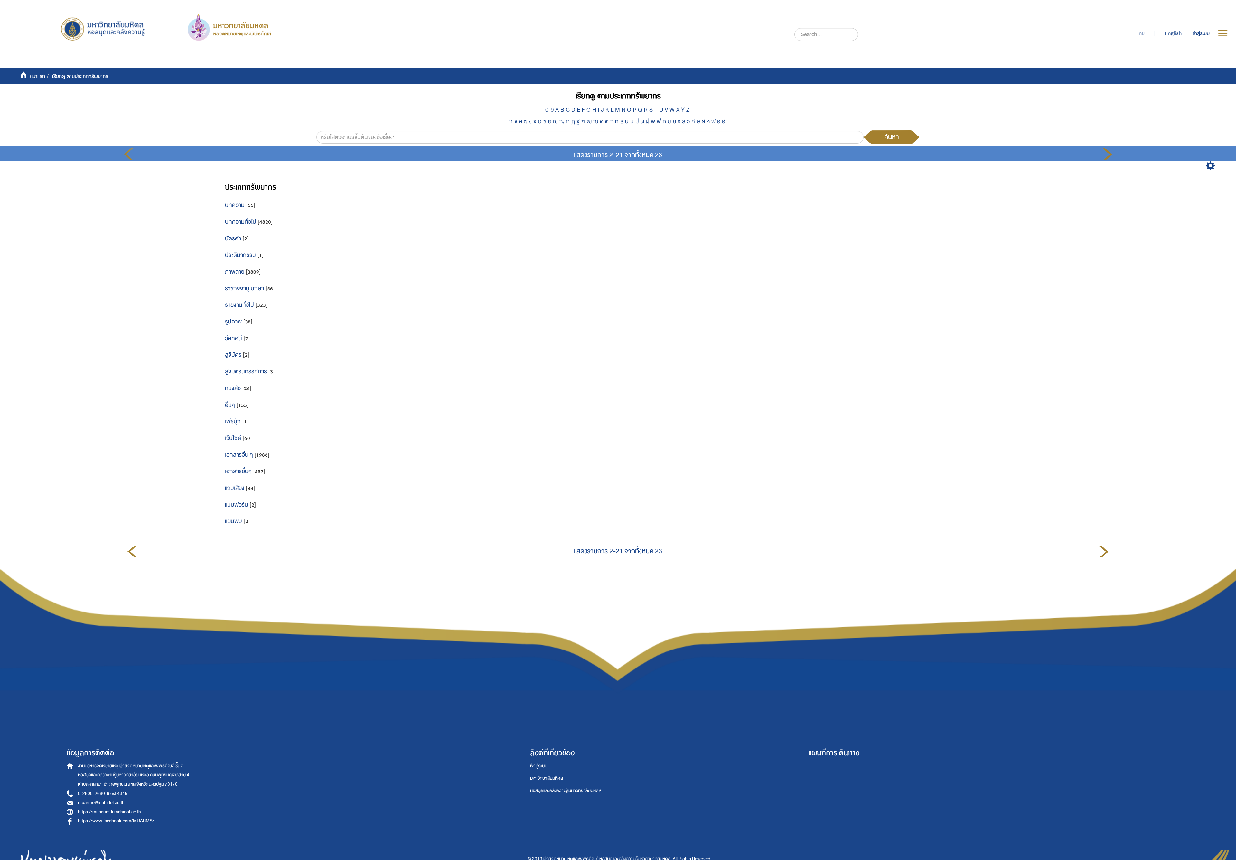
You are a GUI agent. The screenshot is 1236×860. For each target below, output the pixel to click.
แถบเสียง (234, 488)
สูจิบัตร (233, 355)
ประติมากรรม (240, 255)
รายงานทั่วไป (239, 305)
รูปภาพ (233, 322)
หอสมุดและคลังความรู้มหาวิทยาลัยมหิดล (565, 791)
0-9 (549, 110)
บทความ (235, 205)
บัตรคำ (233, 239)
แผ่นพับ (233, 521)
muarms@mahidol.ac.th (101, 803)
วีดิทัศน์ (233, 338)
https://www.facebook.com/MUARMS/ (116, 821)
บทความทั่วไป (240, 222)
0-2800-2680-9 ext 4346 (102, 794)
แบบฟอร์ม (236, 505)
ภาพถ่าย (234, 272)
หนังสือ (233, 388)
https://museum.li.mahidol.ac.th (109, 812)
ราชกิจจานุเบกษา (244, 289)
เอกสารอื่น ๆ (239, 455)
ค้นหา (891, 137)
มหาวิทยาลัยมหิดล (546, 778)
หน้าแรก (37, 76)
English (1173, 33)
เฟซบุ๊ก (233, 421)
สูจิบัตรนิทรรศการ (246, 372)
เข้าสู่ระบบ (538, 766)
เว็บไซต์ (233, 438)
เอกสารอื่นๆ (238, 471)
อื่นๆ (230, 405)
